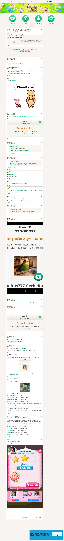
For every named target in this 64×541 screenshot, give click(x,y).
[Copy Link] (28, 34)
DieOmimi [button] (11, 354)
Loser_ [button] (10, 113)
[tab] (31, 25)
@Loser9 (14, 80)
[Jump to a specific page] (42, 56)
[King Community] (32, 1)
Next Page (25, 517)
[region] (46, 535)
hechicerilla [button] (11, 438)
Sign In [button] (21, 51)
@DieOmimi (22, 116)
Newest (11, 56)
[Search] (47, 1)
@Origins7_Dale (22, 183)
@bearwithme (10, 61)
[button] (8, 33)
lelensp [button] (10, 58)
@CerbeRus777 (33, 116)
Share (8, 45)
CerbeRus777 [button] (12, 209)
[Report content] (42, 29)
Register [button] (27, 51)
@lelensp (27, 116)
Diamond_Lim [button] (25, 34)
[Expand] (25, 43)
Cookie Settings (57, 537)
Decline (57, 535)
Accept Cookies (57, 533)
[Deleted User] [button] (13, 161)
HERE (21, 35)
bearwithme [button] (11, 32)
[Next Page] (41, 56)
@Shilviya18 (17, 116)
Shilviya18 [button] (12, 146)
